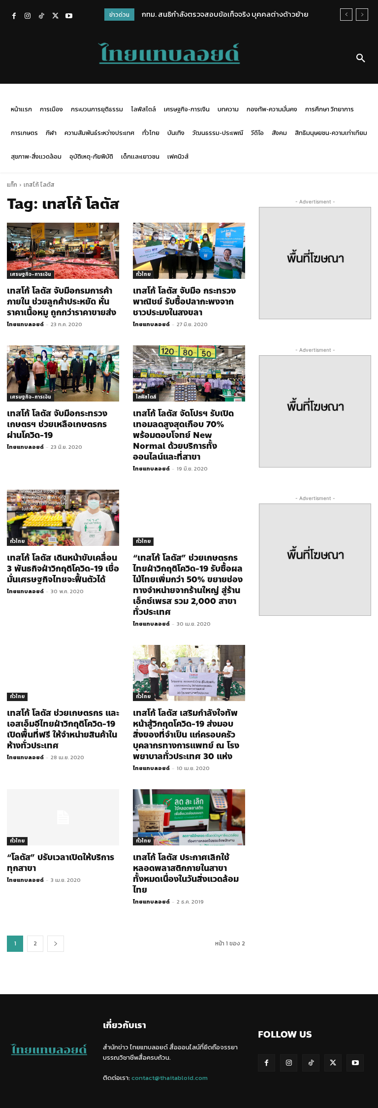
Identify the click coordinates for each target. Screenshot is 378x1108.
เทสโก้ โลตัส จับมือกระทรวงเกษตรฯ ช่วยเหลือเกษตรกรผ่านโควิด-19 (57, 424)
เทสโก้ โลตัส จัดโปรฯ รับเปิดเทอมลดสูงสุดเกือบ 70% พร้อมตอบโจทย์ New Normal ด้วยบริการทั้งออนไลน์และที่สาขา (183, 435)
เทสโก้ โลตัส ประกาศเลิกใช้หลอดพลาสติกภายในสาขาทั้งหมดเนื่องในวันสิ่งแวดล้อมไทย (186, 873)
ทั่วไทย (143, 274)
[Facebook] (14, 17)
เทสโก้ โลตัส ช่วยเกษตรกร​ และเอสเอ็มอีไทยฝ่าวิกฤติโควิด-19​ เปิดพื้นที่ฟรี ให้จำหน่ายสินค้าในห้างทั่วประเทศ (63, 729)
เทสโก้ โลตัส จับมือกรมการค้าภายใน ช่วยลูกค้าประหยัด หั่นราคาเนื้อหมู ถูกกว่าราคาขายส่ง (61, 301)
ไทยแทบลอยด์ (25, 324)
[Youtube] (69, 17)
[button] (361, 58)
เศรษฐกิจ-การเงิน (30, 274)
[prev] (346, 14)
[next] (362, 14)
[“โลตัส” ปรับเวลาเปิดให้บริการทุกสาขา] (63, 817)
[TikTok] (41, 17)
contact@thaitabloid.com (169, 1077)
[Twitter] (55, 17)
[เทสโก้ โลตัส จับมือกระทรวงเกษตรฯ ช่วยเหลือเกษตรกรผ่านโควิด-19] (63, 373)
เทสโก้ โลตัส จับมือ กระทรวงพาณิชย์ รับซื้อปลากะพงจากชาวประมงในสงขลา (184, 301)
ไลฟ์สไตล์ (146, 397)
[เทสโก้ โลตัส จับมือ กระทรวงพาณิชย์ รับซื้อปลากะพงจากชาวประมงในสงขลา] (189, 251)
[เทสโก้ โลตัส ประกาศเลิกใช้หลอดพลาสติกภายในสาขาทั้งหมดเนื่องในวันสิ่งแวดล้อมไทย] (189, 817)
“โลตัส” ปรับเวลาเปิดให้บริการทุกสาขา (60, 862)
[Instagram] (27, 17)
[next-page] (55, 944)
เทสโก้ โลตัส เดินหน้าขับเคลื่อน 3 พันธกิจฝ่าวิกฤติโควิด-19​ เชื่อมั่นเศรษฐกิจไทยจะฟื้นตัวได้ (63, 568)
